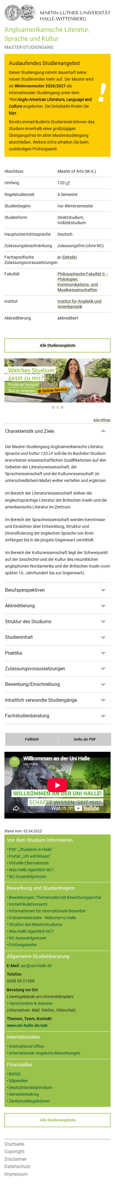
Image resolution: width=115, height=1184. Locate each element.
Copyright (14, 1151)
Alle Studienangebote (57, 345)
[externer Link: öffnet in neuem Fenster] (57, 399)
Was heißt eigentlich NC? (31, 869)
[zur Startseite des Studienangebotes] (57, 12)
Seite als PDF (85, 739)
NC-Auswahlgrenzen (27, 876)
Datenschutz (17, 1166)
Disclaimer (15, 1159)
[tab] (53, 407)
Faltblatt (32, 739)
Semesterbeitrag (24, 1094)
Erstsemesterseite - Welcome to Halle (42, 917)
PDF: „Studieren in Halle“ (31, 849)
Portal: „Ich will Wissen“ (30, 856)
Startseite (14, 1144)
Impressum (16, 1174)
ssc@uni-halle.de (36, 965)
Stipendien (18, 1080)
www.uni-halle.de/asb (27, 1025)
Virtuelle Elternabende (29, 863)
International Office (26, 1046)
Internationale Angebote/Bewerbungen (44, 1053)
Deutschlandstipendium (30, 1087)
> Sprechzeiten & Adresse (29, 1003)
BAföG (15, 1074)
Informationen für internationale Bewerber (47, 911)
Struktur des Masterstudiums (35, 924)
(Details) (69, 257)
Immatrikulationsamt (28, 904)
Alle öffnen (102, 420)
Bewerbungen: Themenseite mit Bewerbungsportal (55, 897)
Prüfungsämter (23, 944)
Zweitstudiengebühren (29, 1101)
